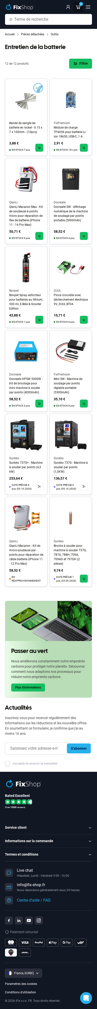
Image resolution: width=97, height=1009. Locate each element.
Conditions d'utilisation (20, 992)
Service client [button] (16, 827)
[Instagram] (39, 920)
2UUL (57, 290)
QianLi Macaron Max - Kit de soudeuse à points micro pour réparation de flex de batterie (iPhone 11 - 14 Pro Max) (26, 216)
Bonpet (14, 290)
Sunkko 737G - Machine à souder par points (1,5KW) (71, 467)
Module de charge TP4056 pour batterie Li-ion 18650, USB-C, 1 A (70, 132)
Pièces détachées (33, 34)
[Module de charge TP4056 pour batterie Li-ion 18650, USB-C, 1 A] (71, 100)
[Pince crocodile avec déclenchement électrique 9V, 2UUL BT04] (71, 267)
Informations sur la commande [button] (29, 841)
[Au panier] (39, 148)
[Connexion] (68, 7)
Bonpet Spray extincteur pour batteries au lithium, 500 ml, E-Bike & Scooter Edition (26, 301)
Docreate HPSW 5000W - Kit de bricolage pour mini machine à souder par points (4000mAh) (26, 385)
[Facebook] (9, 920)
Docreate (60, 202)
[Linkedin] (19, 920)
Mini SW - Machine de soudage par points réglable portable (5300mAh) (68, 385)
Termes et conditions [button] (21, 854)
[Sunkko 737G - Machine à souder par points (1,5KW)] (71, 435)
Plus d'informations (28, 687)
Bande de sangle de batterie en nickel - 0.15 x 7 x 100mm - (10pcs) (25, 127)
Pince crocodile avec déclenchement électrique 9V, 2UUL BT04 (71, 299)
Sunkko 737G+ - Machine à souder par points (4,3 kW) (26, 467)
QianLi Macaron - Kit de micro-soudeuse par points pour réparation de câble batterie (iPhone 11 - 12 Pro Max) (26, 554)
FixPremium (62, 123)
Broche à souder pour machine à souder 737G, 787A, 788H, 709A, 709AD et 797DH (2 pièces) (70, 554)
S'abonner (79, 748)
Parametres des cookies (21, 984)
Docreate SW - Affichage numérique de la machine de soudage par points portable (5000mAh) (71, 213)
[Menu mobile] (88, 7)
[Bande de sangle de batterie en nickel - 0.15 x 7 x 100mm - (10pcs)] (26, 100)
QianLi (13, 202)
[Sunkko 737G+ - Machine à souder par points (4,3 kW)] (26, 435)
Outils (54, 34)
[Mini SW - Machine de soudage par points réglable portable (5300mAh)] (71, 351)
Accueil (10, 34)
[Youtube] (29, 920)
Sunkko (14, 458)
